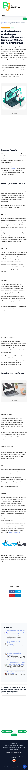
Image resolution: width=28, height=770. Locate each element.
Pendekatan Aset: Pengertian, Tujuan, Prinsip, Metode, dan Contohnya (14, 653)
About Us (6, 756)
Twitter (18, 591)
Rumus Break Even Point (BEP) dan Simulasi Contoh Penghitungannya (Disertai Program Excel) (16, 632)
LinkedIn (18, 595)
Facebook (12, 591)
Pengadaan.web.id (17, 752)
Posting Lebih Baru (6, 731)
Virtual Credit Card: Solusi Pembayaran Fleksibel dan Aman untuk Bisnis (15, 643)
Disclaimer (14, 757)
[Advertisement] (14, 126)
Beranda (14, 734)
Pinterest (11, 595)
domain (13, 168)
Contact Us (12, 756)
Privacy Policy (19, 756)
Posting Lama (22, 731)
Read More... (9, 638)
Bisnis (12, 27)
